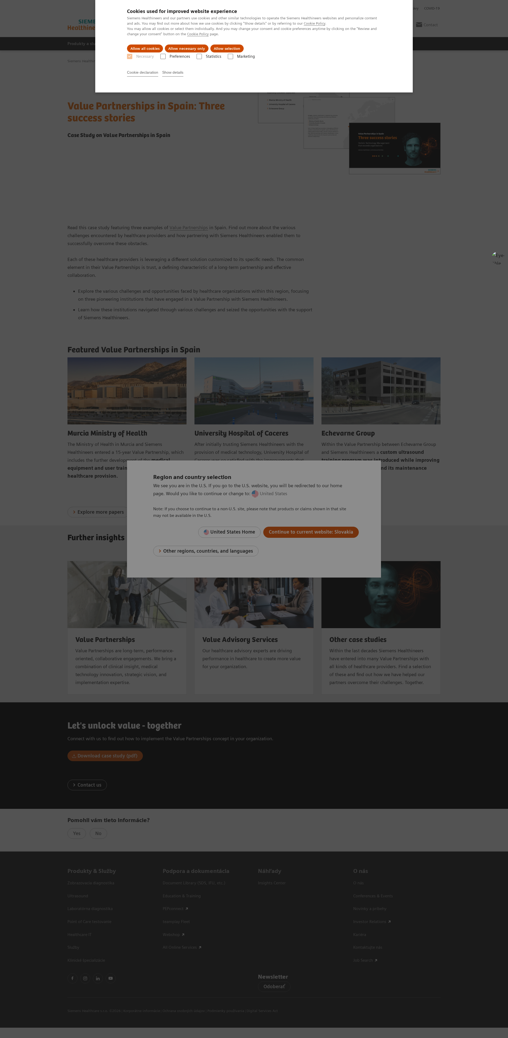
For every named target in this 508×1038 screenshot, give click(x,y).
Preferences (180, 56)
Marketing (246, 56)
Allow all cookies (145, 48)
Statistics (213, 56)
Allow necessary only (186, 48)
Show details (172, 72)
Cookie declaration (142, 72)
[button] (498, 258)
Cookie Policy (314, 23)
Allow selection (227, 48)
